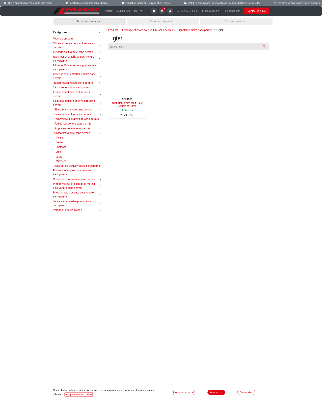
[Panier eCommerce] (154, 11)
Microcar (61, 161)
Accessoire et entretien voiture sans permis (74, 76)
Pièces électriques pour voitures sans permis (72, 172)
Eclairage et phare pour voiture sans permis (74, 102)
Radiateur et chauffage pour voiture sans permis (73, 58)
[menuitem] (109, 11)
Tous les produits (63, 38)
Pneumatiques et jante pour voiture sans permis (73, 194)
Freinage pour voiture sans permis (73, 52)
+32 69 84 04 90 (189, 10)
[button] (170, 11)
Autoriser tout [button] (216, 392)
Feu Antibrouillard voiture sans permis (76, 119)
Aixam (59, 137)
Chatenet (61, 147)
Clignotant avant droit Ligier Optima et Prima (127, 104)
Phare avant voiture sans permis (73, 109)
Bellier (59, 142)
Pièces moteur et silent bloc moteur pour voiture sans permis (74, 185)
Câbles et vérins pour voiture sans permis (73, 45)
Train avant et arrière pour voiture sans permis (72, 203)
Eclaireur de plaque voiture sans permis (77, 165)
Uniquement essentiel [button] (183, 392)
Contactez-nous (257, 10)
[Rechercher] (264, 46)
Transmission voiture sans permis (73, 82)
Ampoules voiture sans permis (72, 128)
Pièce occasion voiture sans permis (74, 179)
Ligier (59, 156)
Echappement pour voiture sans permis (71, 94)
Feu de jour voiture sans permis (72, 123)
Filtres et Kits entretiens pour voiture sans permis (74, 67)
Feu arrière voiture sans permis (72, 114)
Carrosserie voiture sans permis (72, 87)
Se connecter (232, 10)
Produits (113, 30)
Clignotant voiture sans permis (72, 133)
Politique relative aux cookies (78, 394)
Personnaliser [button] (246, 392)
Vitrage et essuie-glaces (67, 210)
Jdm (58, 151)
